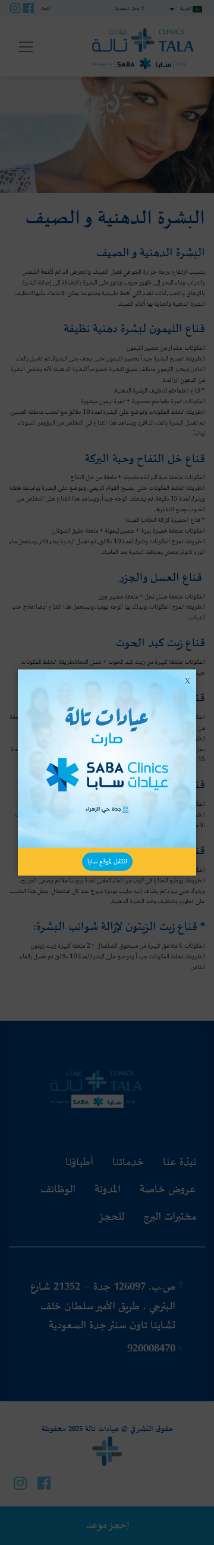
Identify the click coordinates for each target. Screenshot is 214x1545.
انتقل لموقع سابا (107, 861)
